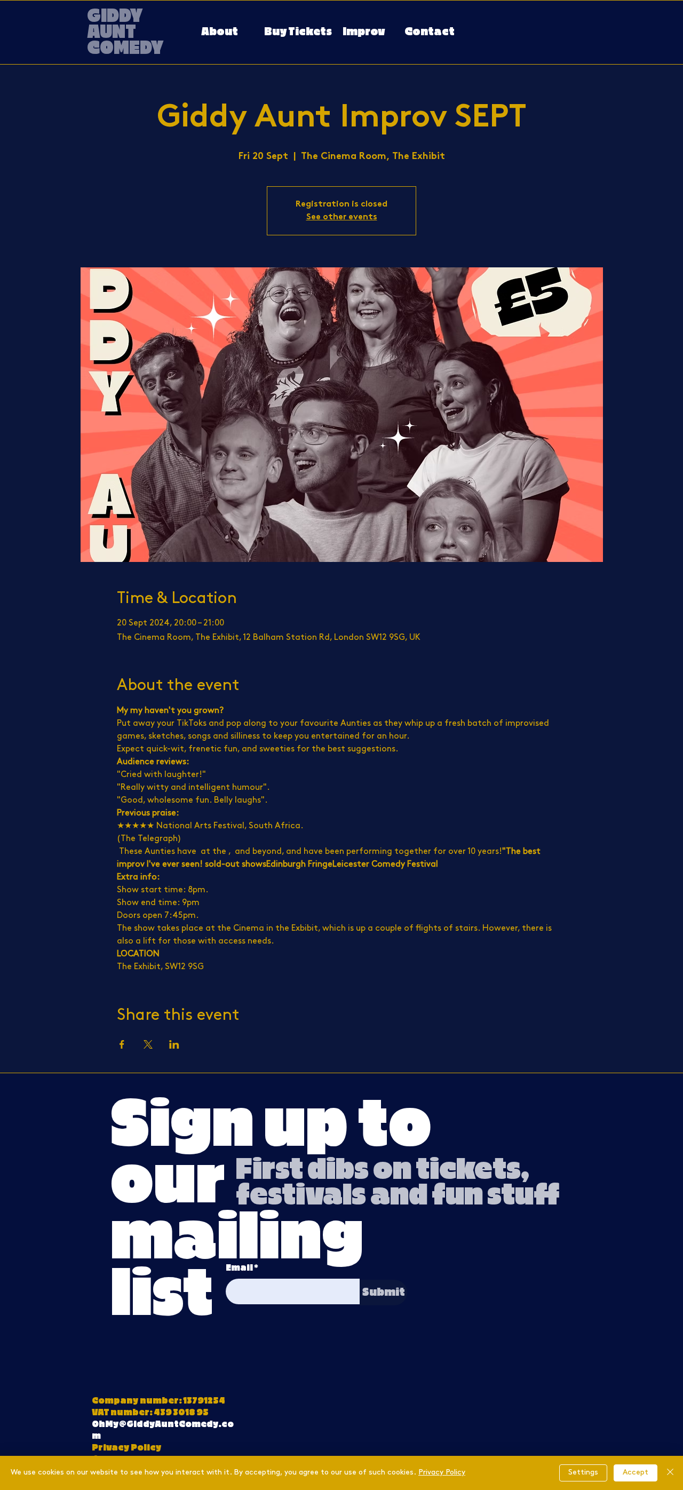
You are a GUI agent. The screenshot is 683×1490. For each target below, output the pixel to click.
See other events (341, 217)
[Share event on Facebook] (122, 1044)
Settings (583, 1473)
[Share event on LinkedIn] (174, 1044)
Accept (635, 1473)
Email (239, 1268)
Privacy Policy (441, 1473)
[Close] (670, 1472)
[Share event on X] (148, 1044)
